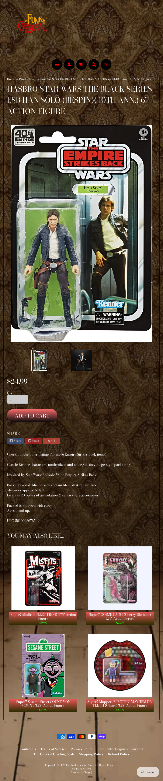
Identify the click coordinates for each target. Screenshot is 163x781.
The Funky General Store (80, 765)
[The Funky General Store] (33, 24)
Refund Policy (119, 754)
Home (11, 79)
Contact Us (28, 748)
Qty (10, 392)
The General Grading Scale (54, 754)
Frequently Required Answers (120, 748)
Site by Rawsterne (81, 768)
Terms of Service (53, 748)
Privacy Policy (82, 748)
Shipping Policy (91, 754)
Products (25, 79)
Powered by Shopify (81, 772)
